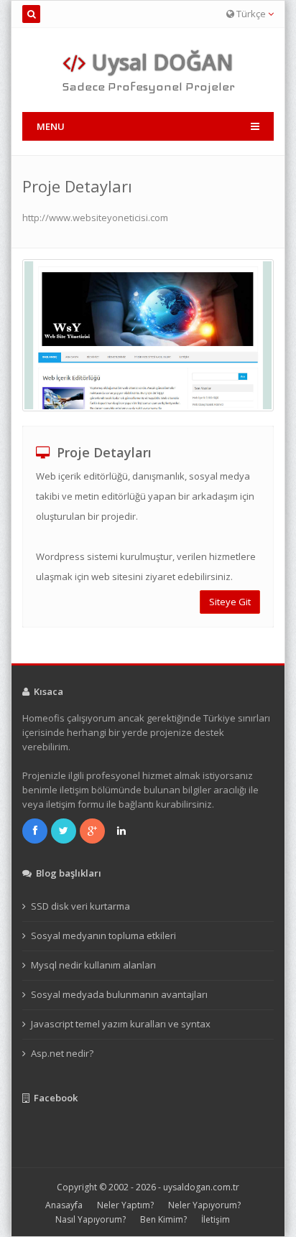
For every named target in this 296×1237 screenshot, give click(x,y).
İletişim (215, 1219)
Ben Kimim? (163, 1219)
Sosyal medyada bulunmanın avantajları (119, 994)
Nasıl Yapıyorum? (90, 1219)
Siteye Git (230, 601)
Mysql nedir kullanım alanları (93, 964)
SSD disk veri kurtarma (80, 906)
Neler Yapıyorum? (204, 1205)
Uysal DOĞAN (159, 62)
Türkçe (251, 13)
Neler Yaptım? (125, 1205)
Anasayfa (64, 1205)
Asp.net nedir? (62, 1053)
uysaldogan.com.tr (201, 1187)
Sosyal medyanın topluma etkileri (103, 935)
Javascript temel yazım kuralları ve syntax (121, 1023)
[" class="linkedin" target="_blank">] (122, 830)
